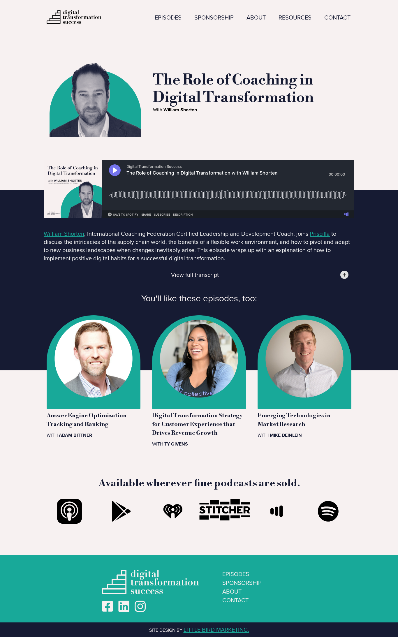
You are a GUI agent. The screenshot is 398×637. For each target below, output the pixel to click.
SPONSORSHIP (214, 17)
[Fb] (107, 606)
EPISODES (168, 17)
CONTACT (337, 17)
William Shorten (64, 233)
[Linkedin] (123, 606)
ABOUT (256, 17)
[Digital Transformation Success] (140, 606)
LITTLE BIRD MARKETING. (216, 629)
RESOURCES (295, 17)
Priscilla (320, 233)
